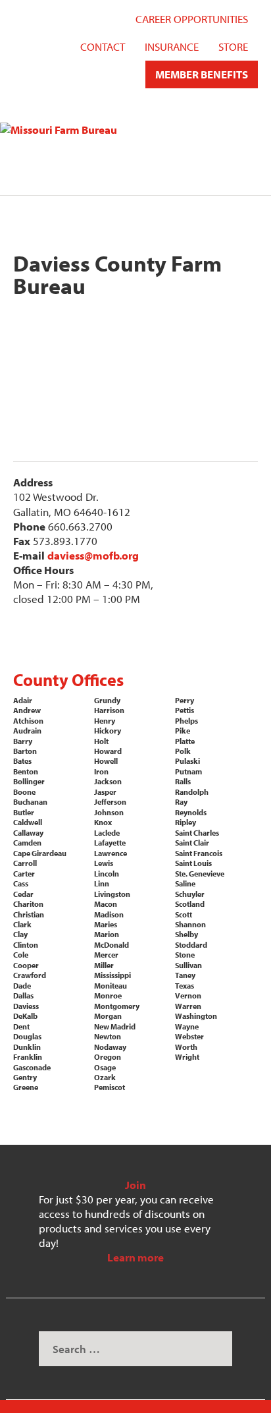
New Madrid (115, 1026)
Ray (181, 802)
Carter (24, 874)
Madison (109, 914)
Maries (105, 924)
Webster (189, 1036)
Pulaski (187, 761)
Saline (185, 883)
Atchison (28, 721)
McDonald (111, 945)
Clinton (25, 945)
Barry (22, 741)
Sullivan (188, 965)
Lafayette (110, 843)
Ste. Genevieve (199, 874)
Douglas (27, 1036)
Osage (105, 1067)
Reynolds (191, 812)
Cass (20, 883)
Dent (21, 1026)
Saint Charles (197, 833)
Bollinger (29, 781)
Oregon (107, 1057)
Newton (107, 1036)
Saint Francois (198, 853)
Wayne (187, 1026)
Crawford (29, 975)
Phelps (186, 721)
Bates (22, 761)
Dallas (23, 995)
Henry (104, 721)
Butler (23, 812)
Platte (185, 741)
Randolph (192, 792)
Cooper (26, 965)
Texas (184, 986)
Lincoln (106, 874)
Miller (104, 965)
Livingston (112, 894)
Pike (182, 730)
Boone (24, 792)
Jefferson (110, 802)
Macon (105, 904)
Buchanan (30, 802)
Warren (188, 1006)
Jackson (108, 781)
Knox (103, 822)
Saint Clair (192, 843)
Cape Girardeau (39, 853)
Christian (28, 914)
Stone (185, 955)
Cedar (23, 894)
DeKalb (25, 1016)
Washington (196, 1016)
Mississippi (112, 975)
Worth (186, 1047)
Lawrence (110, 853)
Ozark (105, 1077)
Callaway (28, 833)
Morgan (108, 1016)
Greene (25, 1087)
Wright (187, 1057)
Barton (25, 751)
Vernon (188, 995)
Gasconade (32, 1067)
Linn (101, 883)
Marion (106, 934)
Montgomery (116, 1006)
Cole (20, 955)
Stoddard (191, 945)
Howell (106, 761)
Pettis (184, 710)
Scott (183, 914)
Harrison (109, 710)
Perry (184, 700)
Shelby (186, 934)
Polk (183, 751)
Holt (101, 741)
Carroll (25, 863)
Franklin (27, 1057)
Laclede (107, 833)
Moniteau (110, 986)
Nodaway (110, 1047)
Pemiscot (109, 1087)
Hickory (107, 730)
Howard (108, 751)
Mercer (106, 955)
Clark (22, 924)
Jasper (105, 792)
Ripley (185, 822)
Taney (185, 975)
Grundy (107, 700)
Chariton (28, 904)
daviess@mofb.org (93, 555)
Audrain (27, 730)
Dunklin (27, 1047)
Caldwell (27, 822)
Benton (25, 771)
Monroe (108, 995)
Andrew (27, 710)
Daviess (26, 1006)
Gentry (25, 1077)
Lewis (103, 863)
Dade (22, 986)
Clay (20, 934)
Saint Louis (193, 863)
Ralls (183, 781)
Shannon (190, 924)
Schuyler (190, 894)
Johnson (109, 812)
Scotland (190, 904)
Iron (101, 771)
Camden (27, 843)
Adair (22, 700)
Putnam (188, 771)
